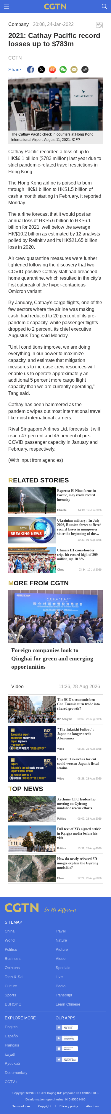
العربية (10, 1055)
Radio (60, 986)
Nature (61, 940)
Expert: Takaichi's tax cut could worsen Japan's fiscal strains (78, 763)
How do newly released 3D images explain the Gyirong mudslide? (77, 863)
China (10, 931)
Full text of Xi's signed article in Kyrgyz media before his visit (79, 833)
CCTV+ (11, 1082)
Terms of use (21, 1106)
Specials (63, 968)
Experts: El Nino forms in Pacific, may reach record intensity (76, 495)
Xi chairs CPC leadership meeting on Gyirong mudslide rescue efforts (76, 803)
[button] (16, 635)
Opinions (12, 968)
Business (13, 959)
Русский (12, 1064)
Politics (11, 950)
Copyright (45, 1106)
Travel (61, 931)
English (11, 1027)
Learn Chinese (68, 1004)
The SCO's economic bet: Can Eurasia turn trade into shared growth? (78, 704)
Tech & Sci (14, 977)
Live (59, 977)
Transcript (64, 995)
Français (12, 1045)
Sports (10, 995)
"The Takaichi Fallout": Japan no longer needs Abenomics (75, 733)
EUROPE (13, 1004)
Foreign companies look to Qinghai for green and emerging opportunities (52, 658)
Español (12, 1036)
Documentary (16, 1073)
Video (60, 959)
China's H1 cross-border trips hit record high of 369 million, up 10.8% (77, 554)
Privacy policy (69, 1106)
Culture (11, 986)
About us (92, 1106)
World (10, 940)
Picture (62, 950)
